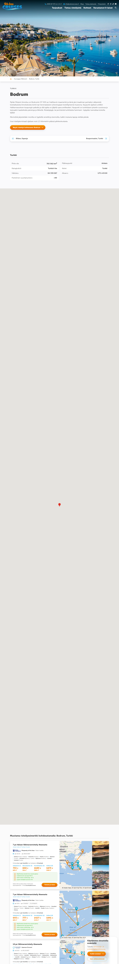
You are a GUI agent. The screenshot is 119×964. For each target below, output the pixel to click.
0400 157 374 (51, 4)
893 (24, 920)
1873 (49, 868)
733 (15, 868)
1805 (36, 870)
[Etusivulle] (12, 6)
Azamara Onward (27, 947)
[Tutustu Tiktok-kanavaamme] (113, 4)
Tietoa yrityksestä (90, 4)
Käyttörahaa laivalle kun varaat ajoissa (27, 874)
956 (24, 870)
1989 (48, 870)
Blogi (82, 4)
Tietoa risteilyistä (72, 8)
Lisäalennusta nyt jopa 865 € (25, 875)
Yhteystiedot (102, 4)
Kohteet (87, 8)
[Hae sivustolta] (115, 8)
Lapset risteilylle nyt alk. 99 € (25, 879)
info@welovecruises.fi (72, 4)
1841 (49, 918)
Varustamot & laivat (103, 8)
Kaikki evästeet (95, 954)
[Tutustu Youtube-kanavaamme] (115, 4)
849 (15, 870)
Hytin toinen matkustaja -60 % (25, 877)
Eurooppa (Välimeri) (20, 79)
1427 (37, 918)
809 (15, 920)
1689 (37, 868)
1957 (48, 920)
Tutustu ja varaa (49, 885)
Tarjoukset (57, 8)
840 (25, 868)
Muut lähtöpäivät (33, 903)
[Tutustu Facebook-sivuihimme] (108, 4)
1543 (36, 920)
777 (25, 918)
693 (16, 918)
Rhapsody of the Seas (28, 850)
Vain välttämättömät (97, 959)
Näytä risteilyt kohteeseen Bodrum (26, 127)
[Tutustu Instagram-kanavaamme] (110, 4)
